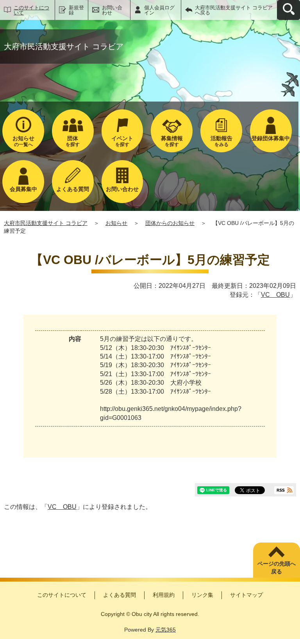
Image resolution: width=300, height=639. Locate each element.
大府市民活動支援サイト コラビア (46, 223)
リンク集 (202, 595)
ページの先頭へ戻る (276, 567)
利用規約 (164, 595)
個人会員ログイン (159, 10)
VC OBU (275, 294)
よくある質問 (119, 595)
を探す (73, 141)
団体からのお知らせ (170, 223)
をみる (221, 141)
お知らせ (116, 223)
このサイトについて (31, 10)
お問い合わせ (112, 10)
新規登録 (76, 10)
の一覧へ (23, 141)
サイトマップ (246, 595)
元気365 (165, 630)
